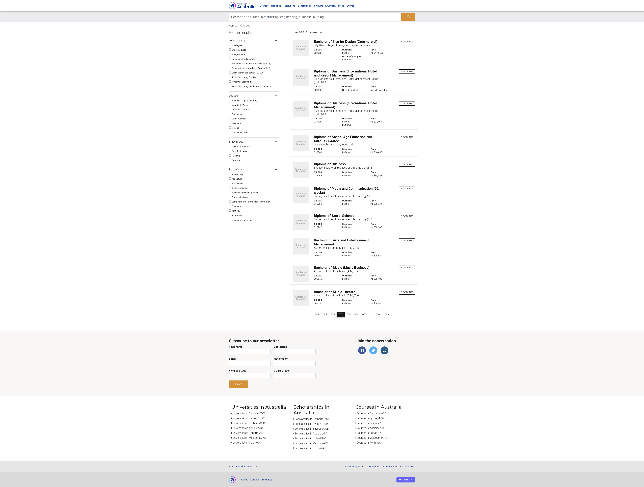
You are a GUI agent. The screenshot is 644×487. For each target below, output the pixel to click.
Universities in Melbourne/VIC (249, 437)
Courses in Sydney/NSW (371, 418)
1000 (386, 314)
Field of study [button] (237, 169)
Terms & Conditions (369, 466)
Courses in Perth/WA (369, 442)
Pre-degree (236, 45)
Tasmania (236, 123)
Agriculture (236, 178)
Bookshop (267, 479)
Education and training (242, 220)
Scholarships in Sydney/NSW (311, 423)
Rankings (276, 5)
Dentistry (235, 210)
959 (356, 314)
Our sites (404, 479)
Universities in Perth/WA (246, 442)
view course (407, 42)
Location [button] (234, 95)
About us (350, 466)
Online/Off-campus (240, 146)
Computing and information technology (250, 201)
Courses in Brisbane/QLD (371, 423)
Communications (239, 197)
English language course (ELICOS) (247, 72)
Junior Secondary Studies (243, 77)
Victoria (235, 127)
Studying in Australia (325, 5)
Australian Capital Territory (244, 100)
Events (350, 5)
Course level (281, 370)
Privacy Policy (390, 466)
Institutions (289, 5)
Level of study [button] (237, 40)
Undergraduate (238, 49)
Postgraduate (238, 54)
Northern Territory (240, 109)
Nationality (281, 358)
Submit (239, 384)
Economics (237, 215)
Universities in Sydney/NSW (248, 418)
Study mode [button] (236, 141)
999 (377, 314)
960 (364, 314)
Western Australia (239, 132)
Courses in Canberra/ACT (371, 413)
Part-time (235, 160)
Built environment (239, 188)
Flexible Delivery (239, 151)
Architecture (237, 183)
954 (317, 314)
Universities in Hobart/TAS (247, 432)
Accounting (237, 174)
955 (325, 314)
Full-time (235, 155)
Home (232, 25)
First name (236, 346)
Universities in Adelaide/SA (247, 428)
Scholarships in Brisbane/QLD (311, 428)
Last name (280, 346)
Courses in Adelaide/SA (370, 428)
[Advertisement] (254, 246)
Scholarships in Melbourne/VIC (312, 443)
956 (333, 314)
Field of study (237, 370)
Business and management (244, 192)
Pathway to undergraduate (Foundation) (250, 68)
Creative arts (237, 206)
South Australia (238, 118)
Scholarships (304, 5)
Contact (254, 479)
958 (348, 314)
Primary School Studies (242, 81)
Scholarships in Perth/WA (309, 448)
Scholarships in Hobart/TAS (310, 438)
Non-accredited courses (243, 59)
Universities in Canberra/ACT (248, 413)
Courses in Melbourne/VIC (372, 437)
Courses (264, 5)
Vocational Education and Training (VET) (251, 63)
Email (232, 358)
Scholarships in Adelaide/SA (310, 433)
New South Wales (239, 105)
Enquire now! (407, 466)
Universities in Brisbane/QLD (248, 423)
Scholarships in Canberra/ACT (311, 419)
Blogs (341, 5)
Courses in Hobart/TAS (370, 432)
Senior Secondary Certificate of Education (251, 86)
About (244, 479)
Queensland (237, 114)
